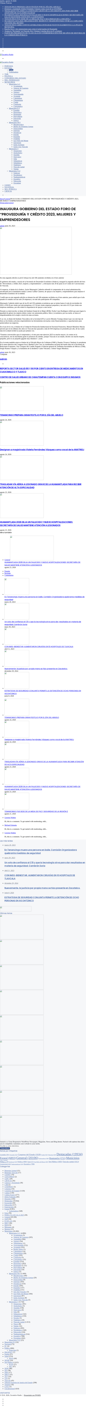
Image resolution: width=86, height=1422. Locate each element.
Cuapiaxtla (17, 104)
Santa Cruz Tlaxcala (20, 147)
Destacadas (4, 203)
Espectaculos (9, 1207)
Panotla (16, 135)
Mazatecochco (18, 124)
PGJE (11, 1364)
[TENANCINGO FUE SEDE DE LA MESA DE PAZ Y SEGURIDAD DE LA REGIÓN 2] (16, 809)
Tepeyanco (17, 157)
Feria (6, 1213)
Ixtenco (16, 120)
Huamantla (17, 114)
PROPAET (8, 1352)
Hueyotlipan (17, 116)
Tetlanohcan (17, 161)
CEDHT (7, 185)
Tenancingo (17, 151)
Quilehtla (16, 139)
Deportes (52, 1154)
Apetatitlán (17, 90)
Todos (11, 70)
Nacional (7, 1344)
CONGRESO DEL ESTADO (15, 78)
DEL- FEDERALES (11, 80)
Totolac (16, 169)
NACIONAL (9, 187)
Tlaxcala (7, 1381)
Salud (30, 1162)
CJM (6, 1185)
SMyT (6, 1374)
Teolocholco (17, 153)
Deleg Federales (10, 1197)
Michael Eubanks (10, 825)
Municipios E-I (14, 108)
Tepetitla (16, 155)
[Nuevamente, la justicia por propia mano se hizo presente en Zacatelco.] (16, 666)
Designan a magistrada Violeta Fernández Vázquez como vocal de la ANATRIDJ (33, 9)
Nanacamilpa (18, 129)
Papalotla (16, 137)
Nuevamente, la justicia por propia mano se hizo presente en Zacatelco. (36, 668)
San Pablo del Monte (20, 141)
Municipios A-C (14, 84)
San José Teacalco (19, 1292)
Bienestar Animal (10, 1171)
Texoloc (16, 1318)
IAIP (6, 1219)
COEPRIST (8, 1187)
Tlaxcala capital (19, 167)
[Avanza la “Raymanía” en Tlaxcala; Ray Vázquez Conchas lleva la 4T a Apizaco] (22, 1140)
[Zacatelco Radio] (6, 55)
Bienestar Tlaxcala (11, 1173)
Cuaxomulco (18, 106)
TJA (6, 1378)
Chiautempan (18, 100)
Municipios (8, 1231)
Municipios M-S (14, 122)
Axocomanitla (18, 94)
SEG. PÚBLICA (10, 189)
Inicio (2, 199)
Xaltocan (16, 173)
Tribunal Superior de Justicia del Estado (18, 1383)
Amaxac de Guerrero (20, 88)
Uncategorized (5, 1164)
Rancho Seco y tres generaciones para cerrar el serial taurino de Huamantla (30, 29)
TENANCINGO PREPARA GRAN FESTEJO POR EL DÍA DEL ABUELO (32, 7)
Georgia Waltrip (10, 818)
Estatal (8, 1157)
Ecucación (8, 1203)
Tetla (15, 159)
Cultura (7, 1193)
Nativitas (16, 131)
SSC (10, 1366)
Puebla (6, 1354)
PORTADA (8, 66)
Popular (7, 571)
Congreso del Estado (29, 1154)
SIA (5, 1370)
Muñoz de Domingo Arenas (23, 127)
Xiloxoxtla (17, 181)
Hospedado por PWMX (32, 1395)
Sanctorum (17, 143)
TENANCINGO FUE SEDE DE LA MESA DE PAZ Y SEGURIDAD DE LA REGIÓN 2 (37, 19)
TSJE (6, 74)
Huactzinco (17, 112)
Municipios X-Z (14, 171)
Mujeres (7, 1229)
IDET (6, 1223)
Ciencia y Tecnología (11, 1183)
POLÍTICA (8, 76)
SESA (11, 1358)
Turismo (7, 1385)
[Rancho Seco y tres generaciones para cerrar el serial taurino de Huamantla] (22, 1115)
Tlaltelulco (17, 165)
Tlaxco (15, 1324)
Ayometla (16, 96)
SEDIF (7, 1360)
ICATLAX (8, 1221)
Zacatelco (16, 179)
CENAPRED (9, 1177)
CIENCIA (8, 191)
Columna (7, 1189)
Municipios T (13, 149)
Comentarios (8, 575)
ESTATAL (8, 68)
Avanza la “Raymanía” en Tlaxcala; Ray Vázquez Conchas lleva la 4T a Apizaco (33, 31)
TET (6, 1376)
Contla (15, 102)
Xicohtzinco (17, 175)
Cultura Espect (9, 1195)
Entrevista (12, 1350)
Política (22, 1162)
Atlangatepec (18, 1243)
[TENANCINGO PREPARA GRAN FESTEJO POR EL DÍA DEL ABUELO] (22, 410)
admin (2, 226)
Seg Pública (55, 1162)
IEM (6, 1225)
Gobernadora (13, 72)
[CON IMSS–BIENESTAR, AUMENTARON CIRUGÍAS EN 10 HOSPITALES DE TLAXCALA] (16, 644)
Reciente (7, 573)
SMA (6, 1372)
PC (5, 1346)
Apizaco (16, 92)
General (7, 199)
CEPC (6, 1179)
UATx (6, 1387)
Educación (8, 1205)
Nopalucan (17, 133)
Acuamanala (17, 86)
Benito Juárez (18, 1249)
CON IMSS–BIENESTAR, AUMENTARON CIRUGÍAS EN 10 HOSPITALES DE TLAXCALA (38, 646)
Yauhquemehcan (19, 177)
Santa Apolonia (18, 145)
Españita (16, 110)
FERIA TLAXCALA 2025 (14, 1215)
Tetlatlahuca (17, 163)
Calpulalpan (17, 98)
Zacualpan (17, 183)
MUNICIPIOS (9, 82)
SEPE (6, 1368)
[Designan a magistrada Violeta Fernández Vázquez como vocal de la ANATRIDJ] (22, 445)
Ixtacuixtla (17, 118)
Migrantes (8, 1227)
